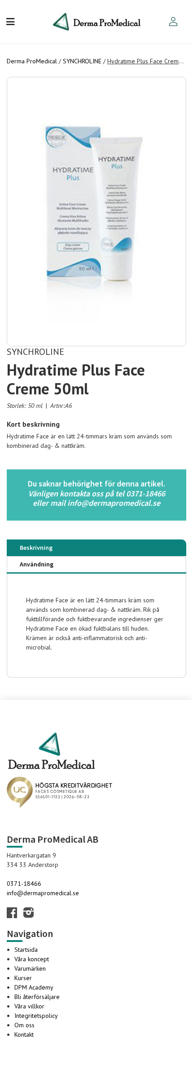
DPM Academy (33, 987)
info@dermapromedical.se (43, 893)
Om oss (24, 1025)
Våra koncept (31, 959)
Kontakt (24, 1034)
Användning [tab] (36, 564)
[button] (10, 21)
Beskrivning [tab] (36, 548)
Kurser (23, 978)
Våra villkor (29, 1006)
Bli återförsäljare (37, 997)
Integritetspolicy (36, 1016)
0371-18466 (24, 884)
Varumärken (30, 968)
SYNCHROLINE (82, 61)
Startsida (26, 950)
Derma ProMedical (32, 61)
